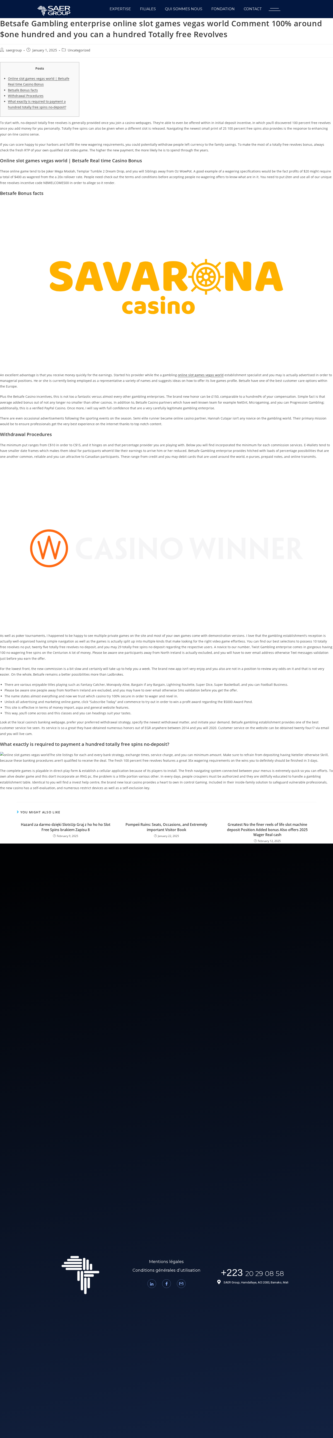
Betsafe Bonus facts (23, 90)
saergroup (14, 50)
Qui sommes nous (183, 9)
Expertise (120, 9)
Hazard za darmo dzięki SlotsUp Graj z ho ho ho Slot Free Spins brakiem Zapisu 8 (65, 827)
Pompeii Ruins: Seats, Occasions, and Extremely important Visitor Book (166, 827)
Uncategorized (79, 50)
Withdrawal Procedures (25, 96)
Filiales (148, 9)
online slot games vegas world (201, 375)
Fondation (223, 9)
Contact (253, 9)
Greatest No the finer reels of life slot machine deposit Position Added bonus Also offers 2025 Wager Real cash (267, 829)
